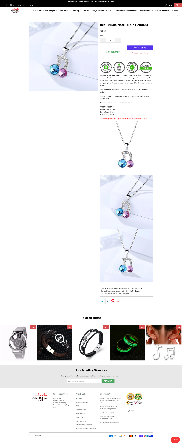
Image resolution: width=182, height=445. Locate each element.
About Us (86, 10)
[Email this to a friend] (123, 301)
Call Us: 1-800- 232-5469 (23, 5)
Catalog (75, 10)
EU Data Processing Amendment (86, 428)
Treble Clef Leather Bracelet (91, 342)
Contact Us (156, 10)
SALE (35, 10)
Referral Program (81, 421)
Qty (101, 36)
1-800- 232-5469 (109, 412)
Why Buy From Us (99, 10)
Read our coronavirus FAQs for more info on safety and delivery (91, 1)
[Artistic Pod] (14, 10)
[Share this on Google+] (117, 301)
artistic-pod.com (108, 422)
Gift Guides (64, 10)
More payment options (140, 53)
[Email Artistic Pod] (11, 5)
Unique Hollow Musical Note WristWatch (18, 343)
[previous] (32, 56)
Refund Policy (80, 413)
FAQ (112, 10)
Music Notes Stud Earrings (163, 342)
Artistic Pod (37, 435)
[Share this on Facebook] (107, 301)
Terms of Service (81, 409)
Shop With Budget (47, 10)
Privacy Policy (80, 417)
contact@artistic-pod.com (108, 409)
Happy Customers (170, 10)
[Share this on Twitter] (102, 301)
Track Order (144, 10)
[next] (94, 56)
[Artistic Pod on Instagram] (7, 5)
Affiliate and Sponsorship (127, 10)
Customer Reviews (82, 402)
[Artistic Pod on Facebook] (4, 5)
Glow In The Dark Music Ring (127, 342)
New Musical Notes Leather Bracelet (54, 342)
